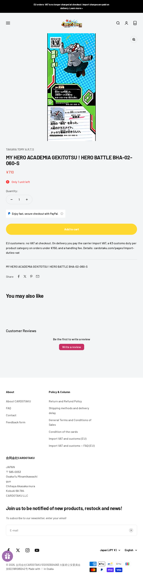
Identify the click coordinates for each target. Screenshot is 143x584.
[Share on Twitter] (25, 276)
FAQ (8, 408)
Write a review (71, 347)
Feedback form (15, 422)
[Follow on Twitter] (17, 550)
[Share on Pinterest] (31, 276)
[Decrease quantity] (11, 199)
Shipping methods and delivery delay (69, 410)
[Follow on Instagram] (27, 550)
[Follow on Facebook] (8, 550)
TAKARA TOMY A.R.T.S (20, 149)
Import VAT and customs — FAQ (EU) (72, 445)
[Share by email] (37, 276)
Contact (11, 415)
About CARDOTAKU (18, 401)
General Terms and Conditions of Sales (70, 422)
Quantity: (12, 191)
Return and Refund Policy (65, 401)
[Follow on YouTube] (36, 550)
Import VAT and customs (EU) (67, 438)
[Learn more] (62, 213)
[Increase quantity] (26, 199)
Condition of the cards (63, 431)
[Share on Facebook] (18, 276)
